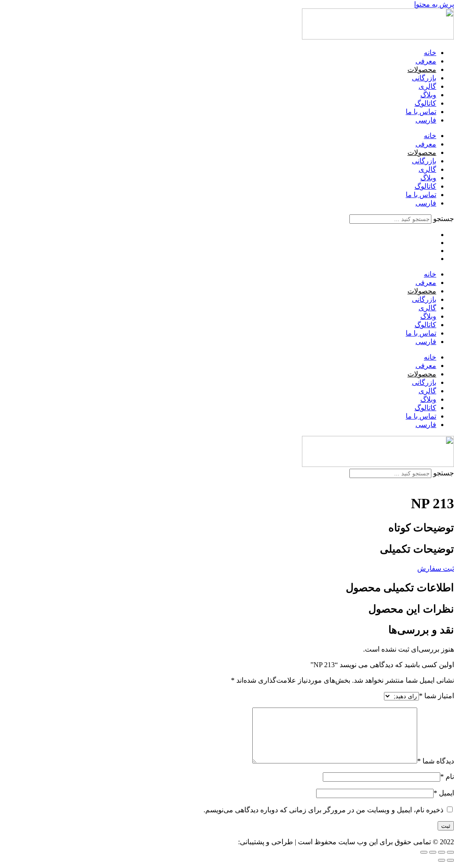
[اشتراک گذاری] (432, 852)
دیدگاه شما (435, 761)
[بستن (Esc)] (423, 852)
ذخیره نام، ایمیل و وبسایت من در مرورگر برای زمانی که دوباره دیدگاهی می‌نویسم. (323, 810)
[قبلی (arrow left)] (450, 860)
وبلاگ (428, 95)
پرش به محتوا (434, 4)
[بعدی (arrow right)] (441, 860)
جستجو (443, 218)
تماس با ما (421, 111)
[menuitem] (425, 120)
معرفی (425, 61)
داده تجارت (220, 842)
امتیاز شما (436, 696)
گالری (427, 86)
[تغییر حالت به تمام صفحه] (441, 852)
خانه (430, 52)
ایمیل (444, 793)
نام (447, 776)
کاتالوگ (425, 103)
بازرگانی (424, 78)
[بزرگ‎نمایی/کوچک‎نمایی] (450, 852)
